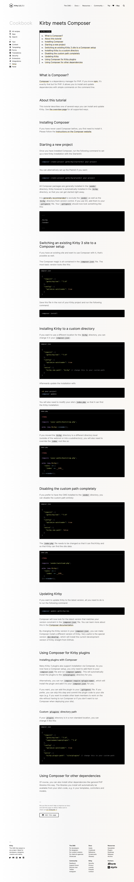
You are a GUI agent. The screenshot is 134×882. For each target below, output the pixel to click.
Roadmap (111, 852)
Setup (14, 64)
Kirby (19, 6)
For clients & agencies (76, 854)
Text (13, 42)
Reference (92, 852)
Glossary (91, 856)
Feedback (72, 863)
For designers (73, 850)
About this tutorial (53, 38)
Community (98, 6)
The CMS (67, 6)
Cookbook (20, 23)
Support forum (74, 865)
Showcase (72, 856)
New (13, 34)
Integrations (16, 61)
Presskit (91, 869)
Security (15, 56)
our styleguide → (51, 810)
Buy (118, 6)
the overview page (58, 109)
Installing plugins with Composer (58, 659)
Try (109, 6)
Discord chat (73, 867)
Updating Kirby (52, 56)
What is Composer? (54, 36)
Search (14, 37)
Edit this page (50, 815)
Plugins (110, 850)
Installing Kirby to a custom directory (62, 50)
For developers (74, 848)
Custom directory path (58, 711)
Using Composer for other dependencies (64, 62)
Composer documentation (61, 625)
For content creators (75, 852)
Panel (14, 67)
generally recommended (54, 198)
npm (96, 81)
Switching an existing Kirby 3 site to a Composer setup (70, 47)
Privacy (91, 865)
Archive (110, 856)
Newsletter (111, 848)
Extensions (16, 58)
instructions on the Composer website (73, 131)
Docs (76, 6)
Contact (91, 871)
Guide (90, 848)
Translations (16, 53)
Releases (110, 854)
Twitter (71, 869)
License (91, 867)
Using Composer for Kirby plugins (60, 59)
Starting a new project (55, 44)
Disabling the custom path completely (62, 53)
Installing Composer (54, 41)
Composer (44, 81)
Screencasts (93, 854)
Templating (16, 47)
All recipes (16, 31)
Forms (14, 50)
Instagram (72, 871)
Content (15, 45)
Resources (86, 6)
